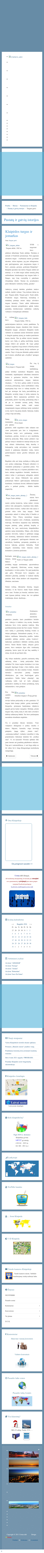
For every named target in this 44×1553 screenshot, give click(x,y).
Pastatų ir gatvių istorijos (16, 208)
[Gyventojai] (22, 1127)
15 (27, 937)
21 (24, 940)
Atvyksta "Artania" (11, 968)
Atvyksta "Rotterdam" (12, 971)
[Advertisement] (22, 23)
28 (24, 943)
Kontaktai (34, 1540)
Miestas (15, 206)
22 (27, 940)
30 (30, 943)
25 (15, 943)
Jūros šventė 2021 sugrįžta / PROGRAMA (19, 1057)
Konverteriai (9, 1311)
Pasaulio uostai (10, 1300)
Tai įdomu (8, 1316)
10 (13, 937)
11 (15, 937)
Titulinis (15, 1540)
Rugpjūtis (20, 924)
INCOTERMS (10, 1295)
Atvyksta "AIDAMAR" (13, 963)
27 (22, 943)
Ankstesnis (11, 756)
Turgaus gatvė (13, 240)
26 (19, 943)
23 (30, 940)
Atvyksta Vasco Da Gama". (14, 974)
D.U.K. (7, 1321)
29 (27, 943)
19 (19, 940)
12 (19, 937)
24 (13, 943)
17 (13, 940)
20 (22, 940)
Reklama (24, 1540)
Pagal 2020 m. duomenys (22, 1135)
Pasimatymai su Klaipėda (28, 206)
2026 (25, 924)
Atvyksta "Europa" (11, 966)
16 (30, 937)
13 (22, 937)
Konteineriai (9, 1306)
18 (15, 940)
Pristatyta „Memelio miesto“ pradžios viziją (19, 1047)
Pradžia (7, 206)
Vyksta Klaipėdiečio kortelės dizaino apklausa (20, 1042)
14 (24, 937)
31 (13, 947)
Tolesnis (33, 756)
